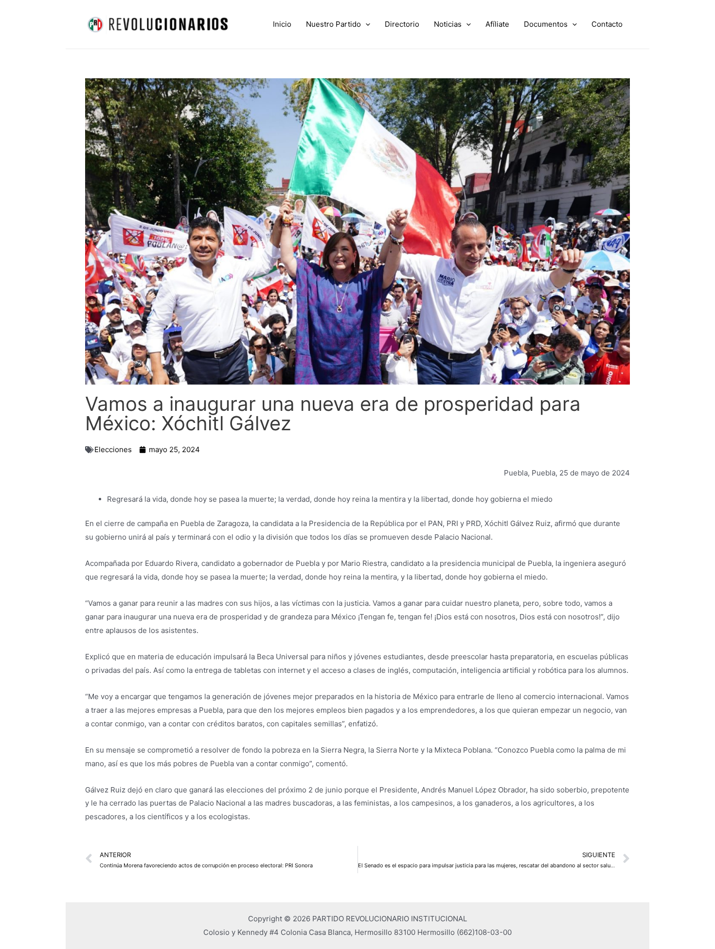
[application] (365, 24)
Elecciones (113, 449)
